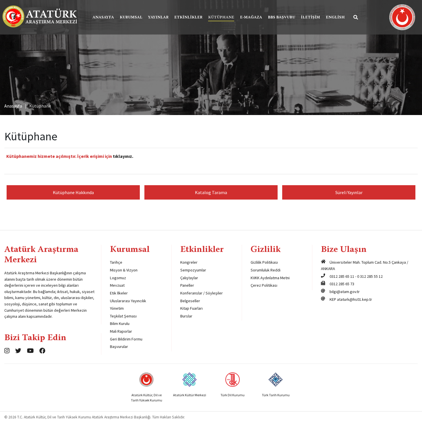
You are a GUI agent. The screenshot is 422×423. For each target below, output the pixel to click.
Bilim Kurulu (119, 323)
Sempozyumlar (193, 270)
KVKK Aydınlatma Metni (270, 277)
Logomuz (118, 277)
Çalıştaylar (189, 277)
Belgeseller (190, 300)
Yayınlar (158, 18)
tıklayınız (122, 156)
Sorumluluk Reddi (265, 270)
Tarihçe (116, 262)
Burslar (186, 316)
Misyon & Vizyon (124, 270)
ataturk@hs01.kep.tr (354, 299)
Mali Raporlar (121, 331)
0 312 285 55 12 (370, 276)
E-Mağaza (251, 18)
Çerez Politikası (264, 285)
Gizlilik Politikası (264, 262)
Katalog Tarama (211, 192)
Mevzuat (117, 285)
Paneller (187, 285)
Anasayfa (103, 18)
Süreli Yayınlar (349, 192)
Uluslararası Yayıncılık (128, 300)
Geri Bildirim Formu (126, 339)
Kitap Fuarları (191, 308)
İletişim (310, 18)
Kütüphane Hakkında (73, 192)
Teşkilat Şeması (123, 316)
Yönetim (117, 308)
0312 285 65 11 (342, 276)
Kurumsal (131, 18)
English (335, 18)
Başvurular (119, 346)
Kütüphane (221, 18)
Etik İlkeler (119, 293)
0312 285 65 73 (342, 283)
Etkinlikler (188, 18)
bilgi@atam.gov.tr (345, 291)
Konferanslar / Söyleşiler (201, 293)
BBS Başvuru (281, 18)
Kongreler (189, 262)
